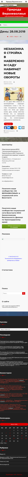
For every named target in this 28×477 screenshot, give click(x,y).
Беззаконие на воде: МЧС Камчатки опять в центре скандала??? (14, 358)
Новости (6, 132)
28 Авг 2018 (8, 82)
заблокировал (14, 226)
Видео (2, 454)
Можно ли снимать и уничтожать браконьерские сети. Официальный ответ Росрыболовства (11, 389)
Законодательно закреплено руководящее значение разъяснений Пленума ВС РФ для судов (13, 342)
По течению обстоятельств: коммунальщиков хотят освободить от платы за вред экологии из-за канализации (13, 353)
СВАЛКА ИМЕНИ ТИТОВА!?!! (13, 401)
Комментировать (10, 131)
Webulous (19, 474)
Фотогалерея (3, 464)
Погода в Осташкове (8, 5)
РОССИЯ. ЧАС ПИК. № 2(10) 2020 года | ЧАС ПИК (13, 393)
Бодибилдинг (9, 474)
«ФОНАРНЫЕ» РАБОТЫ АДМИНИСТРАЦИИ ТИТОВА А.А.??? (12, 382)
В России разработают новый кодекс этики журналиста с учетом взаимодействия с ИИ (12, 347)
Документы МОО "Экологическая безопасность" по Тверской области (13, 457)
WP (15, 474)
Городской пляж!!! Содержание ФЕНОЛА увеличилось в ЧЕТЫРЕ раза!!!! (13, 409)
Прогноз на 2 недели (12, 6)
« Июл (1, 443)
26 (26, 438)
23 (14, 438)
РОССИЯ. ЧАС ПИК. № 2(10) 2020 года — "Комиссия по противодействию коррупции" (12, 386)
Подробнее (8, 124)
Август (16, 36)
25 (21, 438)
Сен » (5, 443)
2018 (11, 36)
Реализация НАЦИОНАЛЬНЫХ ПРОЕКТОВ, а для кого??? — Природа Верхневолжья (14, 380)
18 (21, 435)
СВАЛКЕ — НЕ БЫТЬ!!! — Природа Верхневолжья (14, 400)
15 (10, 435)
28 (6, 441)
